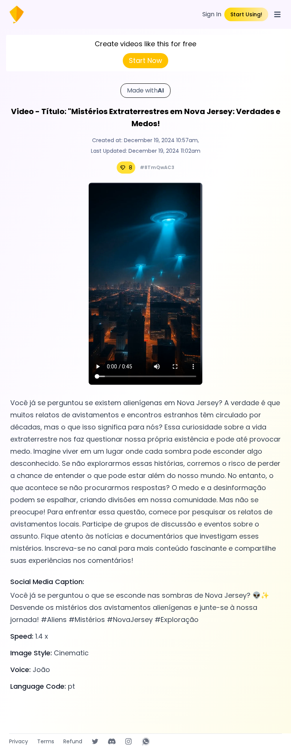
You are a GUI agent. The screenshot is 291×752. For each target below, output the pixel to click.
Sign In (211, 14)
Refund (72, 741)
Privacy (18, 741)
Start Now (145, 60)
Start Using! (246, 14)
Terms (45, 741)
